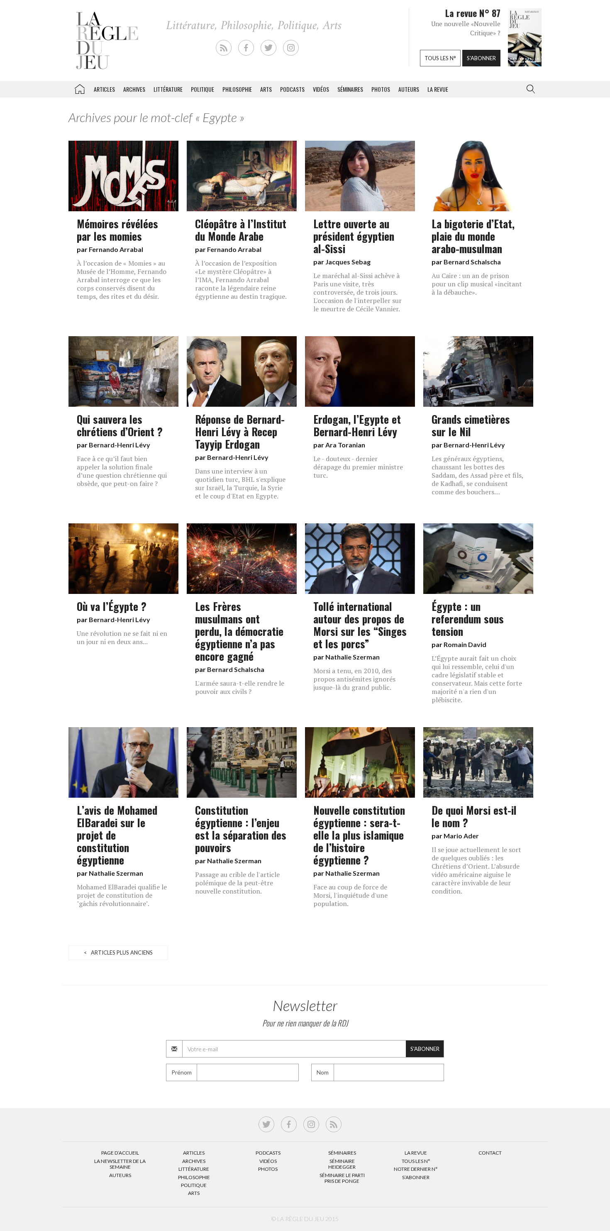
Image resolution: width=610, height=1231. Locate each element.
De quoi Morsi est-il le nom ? (474, 816)
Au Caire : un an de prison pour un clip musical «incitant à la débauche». (477, 284)
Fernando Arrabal (116, 249)
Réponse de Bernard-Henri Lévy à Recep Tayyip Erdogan (240, 431)
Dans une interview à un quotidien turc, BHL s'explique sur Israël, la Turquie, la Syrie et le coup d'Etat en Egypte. (240, 484)
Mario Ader (461, 836)
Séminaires (350, 89)
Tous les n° (440, 58)
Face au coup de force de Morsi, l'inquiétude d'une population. (350, 895)
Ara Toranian (345, 445)
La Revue (416, 1153)
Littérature (168, 89)
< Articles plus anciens (118, 952)
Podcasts (292, 89)
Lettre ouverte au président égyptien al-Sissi (353, 235)
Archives (134, 89)
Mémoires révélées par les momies (117, 229)
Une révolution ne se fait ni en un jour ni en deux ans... (122, 637)
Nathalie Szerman (352, 657)
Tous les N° (416, 1161)
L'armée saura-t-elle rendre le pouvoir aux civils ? (239, 687)
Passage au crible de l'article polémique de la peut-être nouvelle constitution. (237, 883)
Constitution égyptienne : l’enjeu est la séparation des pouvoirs (240, 828)
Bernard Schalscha (472, 262)
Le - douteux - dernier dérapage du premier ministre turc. (358, 467)
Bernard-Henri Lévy (119, 445)
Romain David (465, 644)
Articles (104, 89)
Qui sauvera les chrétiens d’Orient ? (120, 425)
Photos (380, 89)
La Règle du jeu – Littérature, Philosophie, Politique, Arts (80, 87)
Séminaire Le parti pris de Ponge (342, 1178)
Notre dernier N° (416, 1169)
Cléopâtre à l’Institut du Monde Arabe (240, 229)
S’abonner (415, 1177)
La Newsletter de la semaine (120, 1164)
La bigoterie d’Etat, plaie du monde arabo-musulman (473, 235)
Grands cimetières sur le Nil (471, 425)
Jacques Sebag (348, 262)
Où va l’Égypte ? (111, 606)
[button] (529, 89)
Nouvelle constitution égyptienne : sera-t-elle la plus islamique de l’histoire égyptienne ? (359, 834)
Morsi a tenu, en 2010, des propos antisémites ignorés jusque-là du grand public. (354, 679)
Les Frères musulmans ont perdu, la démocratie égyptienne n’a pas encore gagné (239, 631)
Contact (490, 1153)
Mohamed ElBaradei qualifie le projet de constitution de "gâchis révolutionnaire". (122, 895)
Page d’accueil (120, 1153)
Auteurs (408, 89)
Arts (266, 89)
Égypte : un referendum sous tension (468, 618)
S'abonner (481, 58)
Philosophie (237, 89)
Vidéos (321, 89)
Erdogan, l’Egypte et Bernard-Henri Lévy (357, 425)
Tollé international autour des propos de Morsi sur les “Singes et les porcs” (360, 624)
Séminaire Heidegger (342, 1164)
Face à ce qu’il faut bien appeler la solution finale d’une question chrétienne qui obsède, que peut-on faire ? (122, 471)
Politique (202, 89)
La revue (437, 89)
